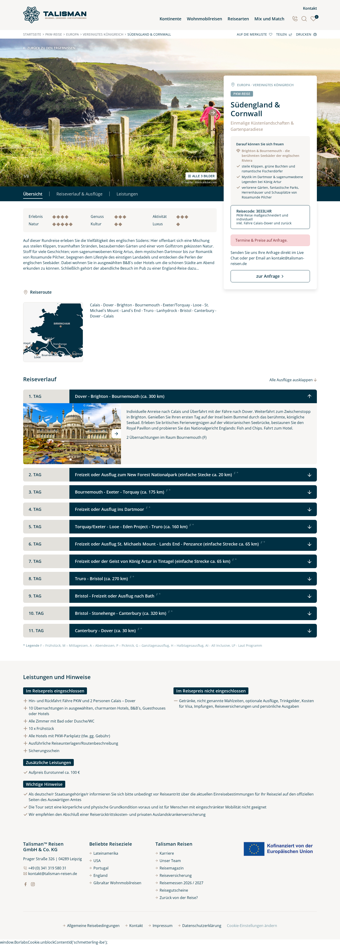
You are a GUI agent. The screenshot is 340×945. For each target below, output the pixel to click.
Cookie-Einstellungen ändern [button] (252, 925)
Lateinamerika (105, 853)
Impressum (163, 925)
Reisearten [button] (238, 18)
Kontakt (310, 8)
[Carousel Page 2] (74, 459)
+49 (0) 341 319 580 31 (47, 868)
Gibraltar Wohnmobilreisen (117, 882)
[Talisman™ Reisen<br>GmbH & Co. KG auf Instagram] (33, 884)
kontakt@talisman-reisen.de (52, 873)
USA (97, 860)
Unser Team (170, 860)
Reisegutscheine (174, 890)
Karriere (167, 853)
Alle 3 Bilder (203, 176)
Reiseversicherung (176, 875)
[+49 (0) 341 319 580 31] (295, 18)
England (100, 875)
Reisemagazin (172, 868)
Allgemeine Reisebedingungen (93, 925)
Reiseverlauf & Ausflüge (79, 194)
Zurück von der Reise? (179, 897)
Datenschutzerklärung (201, 925)
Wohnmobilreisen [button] (204, 18)
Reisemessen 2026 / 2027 (181, 882)
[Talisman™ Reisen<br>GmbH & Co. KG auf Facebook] (25, 884)
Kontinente (170, 18)
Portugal (100, 868)
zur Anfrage (268, 276)
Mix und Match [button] (269, 18)
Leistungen (127, 194)
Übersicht (32, 194)
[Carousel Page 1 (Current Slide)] (70, 459)
